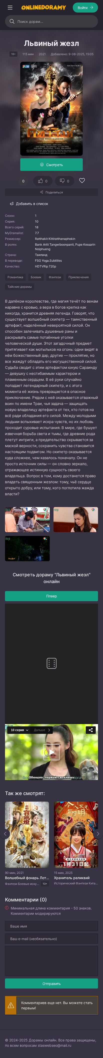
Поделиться (54, 192)
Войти (83, 8)
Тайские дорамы (20, 287)
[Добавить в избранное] (82, 181)
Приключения (78, 277)
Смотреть (54, 165)
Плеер (51, 596)
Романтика (15, 277)
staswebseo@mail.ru (54, 1045)
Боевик (36, 277)
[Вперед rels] (98, 834)
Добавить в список (32, 203)
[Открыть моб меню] (10, 8)
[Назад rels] (5, 834)
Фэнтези (55, 277)
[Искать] (12, 21)
